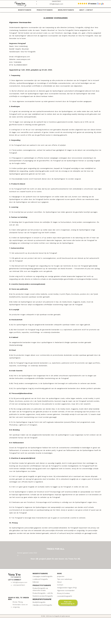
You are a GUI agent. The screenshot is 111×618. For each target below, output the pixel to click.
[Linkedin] (18, 592)
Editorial (36, 582)
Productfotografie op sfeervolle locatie (40, 589)
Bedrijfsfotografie (66, 10)
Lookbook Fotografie (40, 579)
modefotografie (24, 10)
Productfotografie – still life (43, 593)
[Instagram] (11, 592)
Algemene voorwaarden (65, 590)
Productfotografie (45, 10)
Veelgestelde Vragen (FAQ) (67, 587)
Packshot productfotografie (43, 596)
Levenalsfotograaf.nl (64, 596)
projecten (60, 576)
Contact (60, 585)
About (59, 582)
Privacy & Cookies (63, 593)
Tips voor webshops (64, 579)
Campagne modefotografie (42, 576)
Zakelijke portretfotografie (42, 605)
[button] (90, 3)
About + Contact (86, 10)
